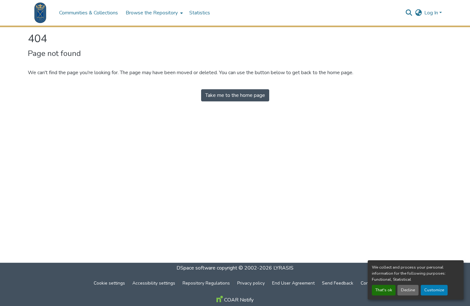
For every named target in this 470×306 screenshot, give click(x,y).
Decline (408, 290)
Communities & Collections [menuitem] (88, 12)
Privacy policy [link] (251, 283)
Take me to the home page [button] (235, 95)
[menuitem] (153, 13)
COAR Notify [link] (238, 299)
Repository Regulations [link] (206, 283)
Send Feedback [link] (337, 283)
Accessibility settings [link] (153, 283)
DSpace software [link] (195, 267)
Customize (434, 290)
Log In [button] (431, 12)
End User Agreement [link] (293, 283)
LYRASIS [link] (283, 267)
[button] (40, 13)
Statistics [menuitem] (199, 12)
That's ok (383, 290)
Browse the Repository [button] (152, 12)
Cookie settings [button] (109, 283)
